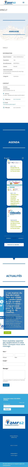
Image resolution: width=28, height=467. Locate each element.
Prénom (5, 357)
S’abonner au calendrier (13, 244)
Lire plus (7, 332)
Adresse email (7, 404)
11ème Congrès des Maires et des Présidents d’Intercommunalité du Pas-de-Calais (15, 225)
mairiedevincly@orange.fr (9, 104)
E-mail (5, 361)
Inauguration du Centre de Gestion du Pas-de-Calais (15, 169)
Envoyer (6, 385)
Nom (16, 357)
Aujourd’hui (14, 238)
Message (6, 368)
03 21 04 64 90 (16, 99)
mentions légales (14, 455)
